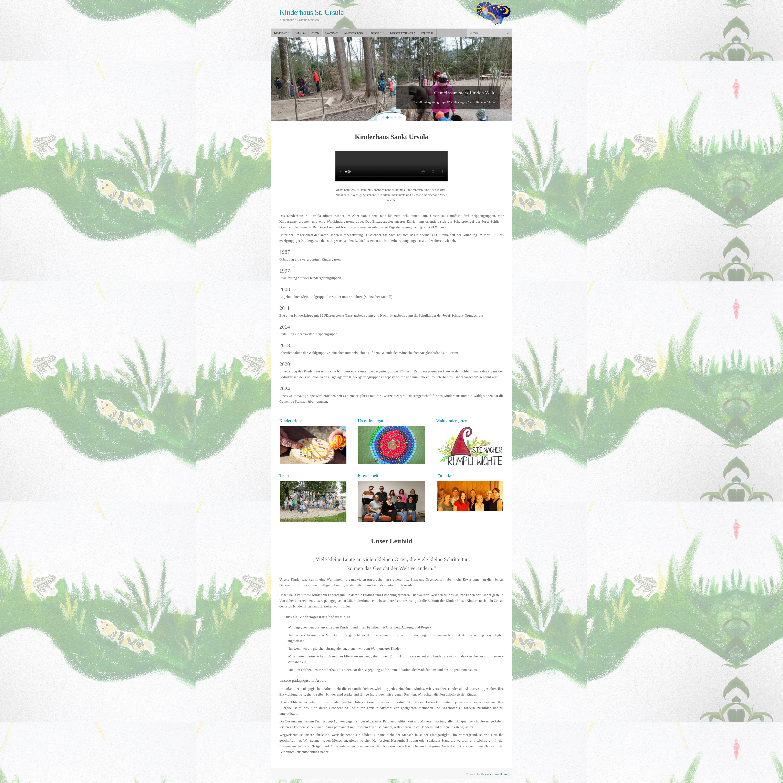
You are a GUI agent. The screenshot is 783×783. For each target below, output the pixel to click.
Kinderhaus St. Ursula (311, 12)
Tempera (486, 774)
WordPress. (501, 774)
